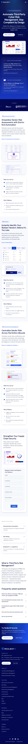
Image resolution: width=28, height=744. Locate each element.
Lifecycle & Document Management (9, 687)
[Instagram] (15, 739)
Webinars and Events (6, 715)
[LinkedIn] (18, 739)
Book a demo (6, 663)
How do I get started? (14, 616)
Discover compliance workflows (9, 345)
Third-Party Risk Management (8, 670)
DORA (3, 701)
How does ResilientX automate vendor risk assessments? (14, 600)
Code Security (5, 691)
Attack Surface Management (8, 689)
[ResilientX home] (6, 2)
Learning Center (5, 719)
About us (4, 726)
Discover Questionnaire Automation (10, 139)
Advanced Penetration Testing (8, 675)
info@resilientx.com (7, 655)
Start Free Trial (7, 638)
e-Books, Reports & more (7, 710)
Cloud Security (5, 694)
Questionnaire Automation (7, 682)
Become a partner (6, 729)
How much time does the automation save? (14, 612)
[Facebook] (10, 739)
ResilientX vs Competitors (7, 717)
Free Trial (15, 663)
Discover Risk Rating (7, 242)
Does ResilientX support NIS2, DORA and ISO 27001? (14, 606)
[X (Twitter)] (12, 739)
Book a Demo (8, 34)
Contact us (20, 34)
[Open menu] (25, 2)
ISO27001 (4, 703)
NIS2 (3, 698)
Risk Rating (4, 685)
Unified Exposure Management (8, 673)
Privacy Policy (20, 741)
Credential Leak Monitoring (8, 696)
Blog (3, 712)
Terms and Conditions (10, 741)
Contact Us (4, 731)
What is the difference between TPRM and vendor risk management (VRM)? (14, 594)
